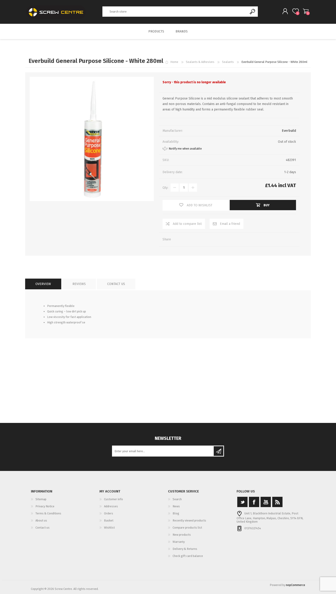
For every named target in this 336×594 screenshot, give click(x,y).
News (176, 506)
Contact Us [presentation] (116, 284)
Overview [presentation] (43, 284)
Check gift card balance (188, 556)
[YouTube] (266, 502)
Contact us (42, 527)
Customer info (113, 499)
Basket (306, 11)
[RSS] (277, 502)
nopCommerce (295, 585)
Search (253, 11)
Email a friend (230, 224)
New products (182, 534)
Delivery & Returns (185, 549)
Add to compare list (187, 224)
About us (41, 520)
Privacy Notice (44, 506)
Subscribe (218, 451)
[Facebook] (254, 502)
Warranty (179, 541)
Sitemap (40, 499)
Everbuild (289, 131)
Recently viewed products (189, 520)
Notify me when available (185, 148)
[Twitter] (242, 502)
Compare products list (187, 527)
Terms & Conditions (48, 513)
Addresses (111, 506)
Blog (176, 513)
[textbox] (175, 11)
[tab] (43, 284)
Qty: (165, 188)
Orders (108, 513)
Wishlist (109, 527)
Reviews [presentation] (79, 284)
